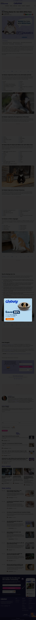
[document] (18, 310)
